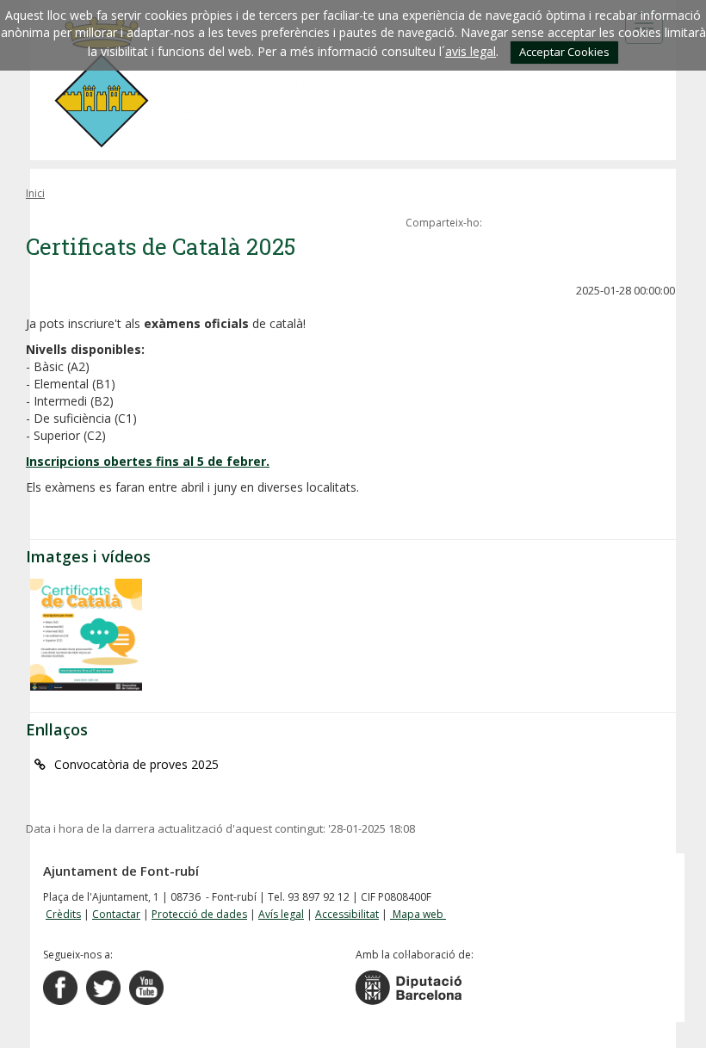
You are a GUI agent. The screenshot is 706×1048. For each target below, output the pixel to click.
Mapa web (418, 914)
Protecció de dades (199, 914)
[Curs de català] (86, 635)
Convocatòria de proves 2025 (136, 764)
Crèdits (63, 914)
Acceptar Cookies (564, 51)
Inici (35, 193)
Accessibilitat (347, 914)
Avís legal (281, 914)
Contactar (116, 914)
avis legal (470, 51)
